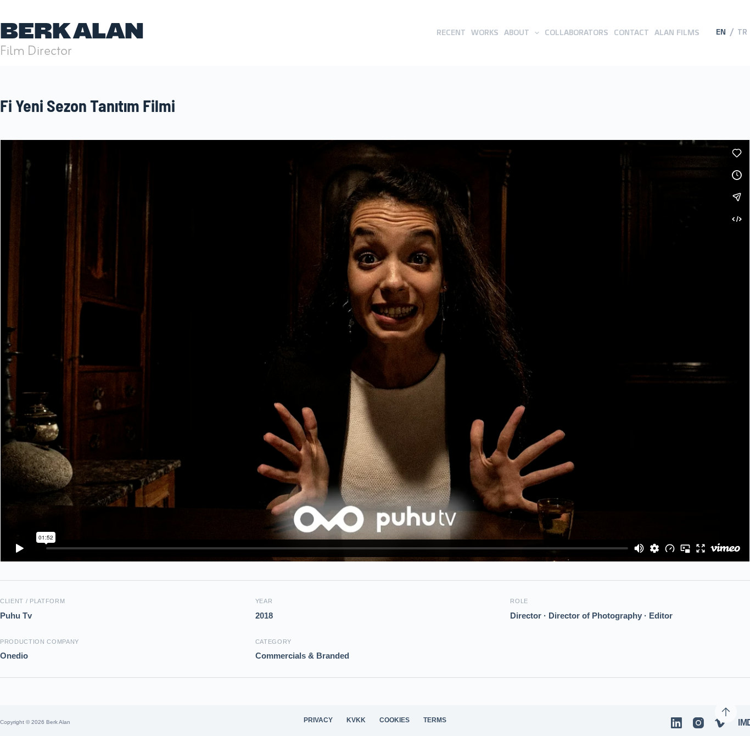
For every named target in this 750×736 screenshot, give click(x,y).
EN (721, 32)
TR (742, 32)
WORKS (485, 32)
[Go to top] (726, 712)
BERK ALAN (72, 31)
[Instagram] (698, 722)
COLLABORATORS (576, 32)
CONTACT (631, 32)
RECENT (451, 32)
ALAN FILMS (676, 32)
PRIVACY (318, 720)
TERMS (434, 720)
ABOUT (516, 32)
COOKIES (394, 720)
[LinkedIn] (676, 722)
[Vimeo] (720, 722)
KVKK (356, 720)
